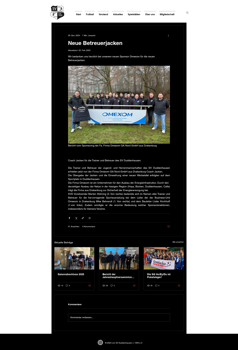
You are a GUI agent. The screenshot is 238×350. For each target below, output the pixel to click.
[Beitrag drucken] (89, 218)
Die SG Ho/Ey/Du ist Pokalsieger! (159, 276)
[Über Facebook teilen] (69, 218)
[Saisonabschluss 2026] (74, 258)
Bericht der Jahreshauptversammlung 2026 (117, 276)
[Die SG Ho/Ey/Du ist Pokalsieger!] (164, 258)
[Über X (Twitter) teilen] (76, 218)
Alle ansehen (178, 242)
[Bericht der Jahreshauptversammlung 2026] (119, 258)
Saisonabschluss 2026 (71, 274)
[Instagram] (100, 342)
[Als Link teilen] (83, 218)
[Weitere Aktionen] (168, 35)
